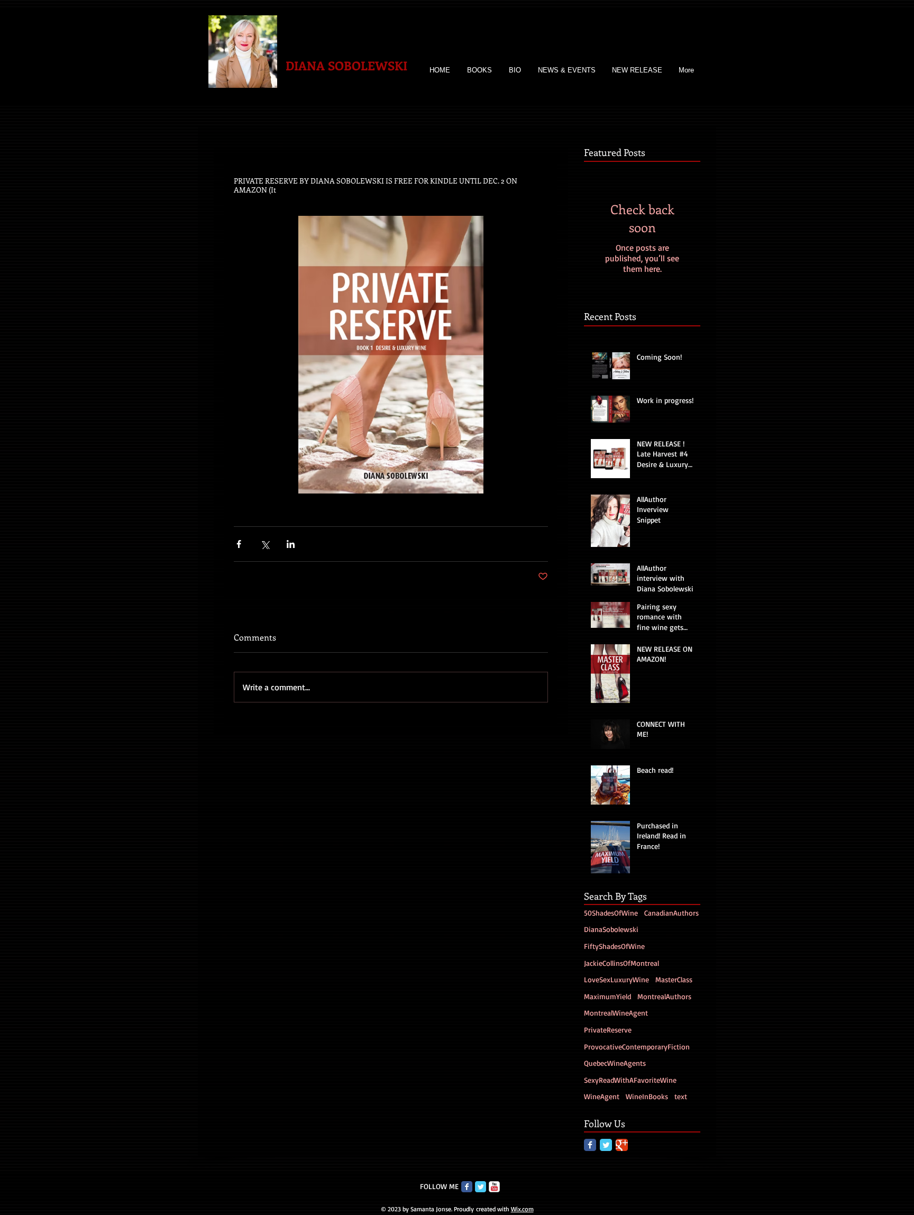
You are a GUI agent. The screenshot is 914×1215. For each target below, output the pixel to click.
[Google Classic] (622, 1145)
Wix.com (522, 1209)
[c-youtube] (494, 1186)
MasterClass (673, 979)
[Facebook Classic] (590, 1145)
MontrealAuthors (664, 996)
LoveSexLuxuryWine (616, 979)
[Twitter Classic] (606, 1145)
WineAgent (601, 1096)
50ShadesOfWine (611, 912)
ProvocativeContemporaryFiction (637, 1046)
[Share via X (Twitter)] (265, 544)
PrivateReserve (608, 1029)
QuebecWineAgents (615, 1062)
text (680, 1096)
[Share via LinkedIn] (291, 544)
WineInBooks (647, 1096)
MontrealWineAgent (616, 1012)
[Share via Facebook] (239, 544)
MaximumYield (607, 996)
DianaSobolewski (611, 929)
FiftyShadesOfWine (614, 946)
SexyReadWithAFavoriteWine (630, 1079)
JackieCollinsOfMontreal (621, 962)
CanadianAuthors (671, 912)
